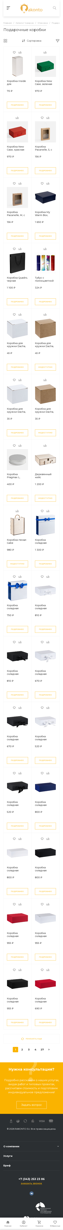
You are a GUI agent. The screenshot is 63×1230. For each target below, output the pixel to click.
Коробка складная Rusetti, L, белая (45, 608)
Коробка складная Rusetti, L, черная (13, 675)
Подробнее (17, 105)
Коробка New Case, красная (15, 148)
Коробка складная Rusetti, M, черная (13, 741)
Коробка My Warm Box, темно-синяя (43, 215)
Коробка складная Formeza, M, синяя (42, 807)
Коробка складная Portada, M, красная (42, 1003)
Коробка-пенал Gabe (16, 541)
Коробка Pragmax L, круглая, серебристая (15, 479)
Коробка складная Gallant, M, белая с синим (17, 610)
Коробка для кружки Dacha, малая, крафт (44, 411)
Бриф (7, 1165)
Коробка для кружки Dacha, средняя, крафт (44, 346)
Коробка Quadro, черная (17, 279)
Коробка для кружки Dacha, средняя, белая (16, 346)
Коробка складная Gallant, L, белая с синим (44, 544)
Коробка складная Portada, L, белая (45, 936)
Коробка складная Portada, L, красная (13, 938)
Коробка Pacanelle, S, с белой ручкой (43, 149)
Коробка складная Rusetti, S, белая (45, 739)
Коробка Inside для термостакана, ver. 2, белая (16, 86)
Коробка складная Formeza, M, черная (42, 872)
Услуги (7, 1155)
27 (42, 1049)
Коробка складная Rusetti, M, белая (45, 674)
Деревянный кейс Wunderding (43, 477)
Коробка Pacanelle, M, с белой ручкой (16, 215)
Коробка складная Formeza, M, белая (14, 872)
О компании (11, 1146)
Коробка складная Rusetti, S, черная (13, 807)
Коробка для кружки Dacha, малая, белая (16, 411)
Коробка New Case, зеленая (43, 83)
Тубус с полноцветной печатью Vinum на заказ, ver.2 (44, 282)
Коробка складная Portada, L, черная (13, 1003)
